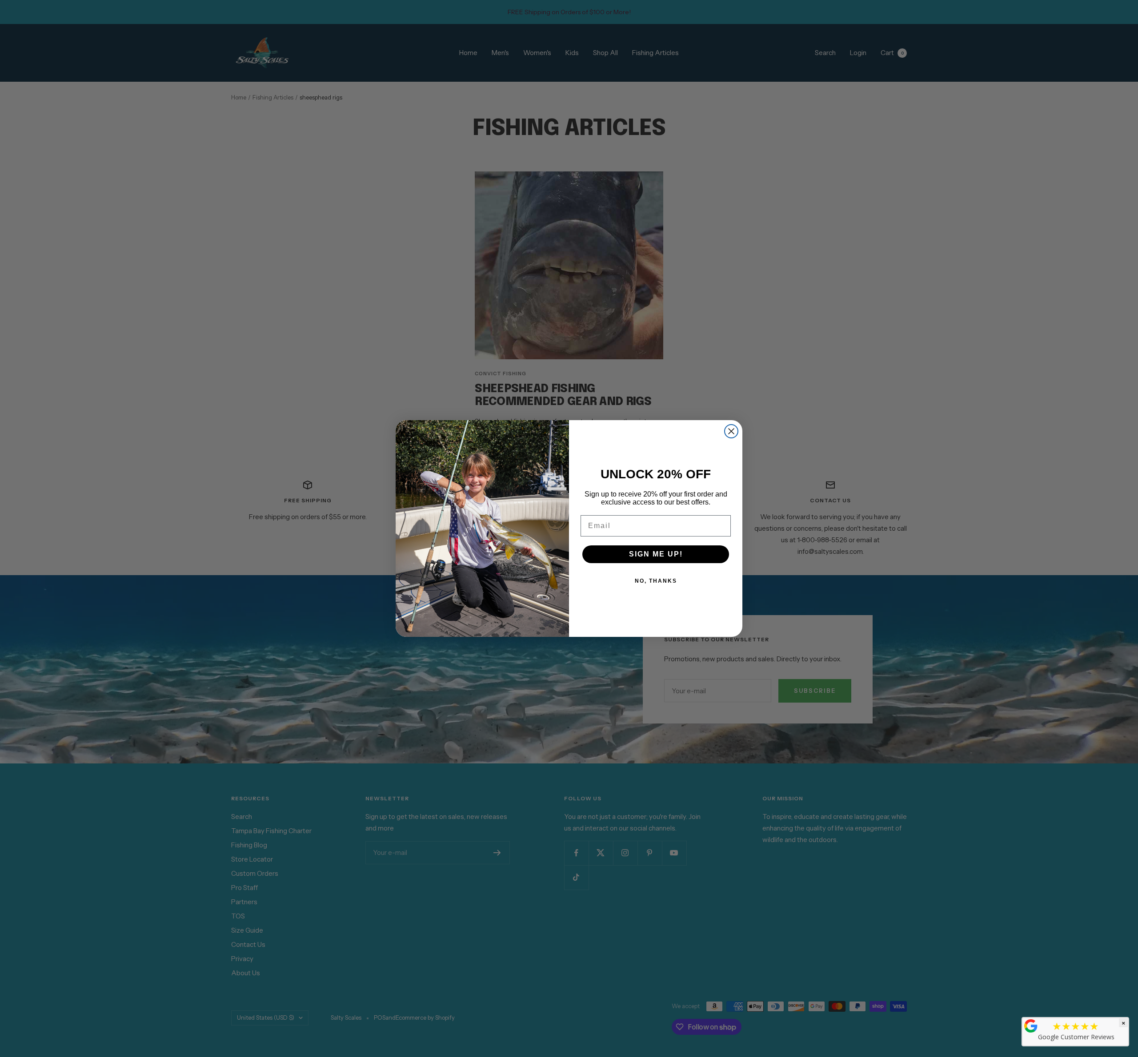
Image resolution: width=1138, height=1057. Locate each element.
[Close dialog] (731, 431)
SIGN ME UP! (656, 554)
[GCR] (1031, 1026)
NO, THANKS (656, 581)
